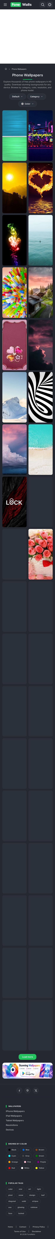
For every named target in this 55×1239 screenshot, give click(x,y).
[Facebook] (19, 1090)
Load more (27, 1057)
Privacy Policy (39, 1227)
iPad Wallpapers (14, 1116)
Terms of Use (20, 1231)
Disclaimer (36, 1231)
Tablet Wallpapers (15, 1120)
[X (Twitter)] (36, 1090)
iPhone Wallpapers (15, 1111)
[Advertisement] (27, 36)
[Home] (6, 69)
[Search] (43, 5)
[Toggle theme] (50, 5)
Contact (22, 1227)
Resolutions (12, 1125)
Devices (10, 1129)
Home (10, 1227)
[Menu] (5, 5)
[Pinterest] (28, 1090)
